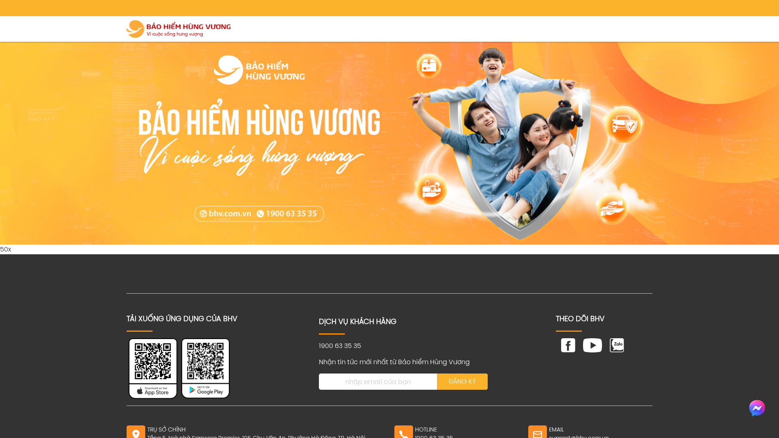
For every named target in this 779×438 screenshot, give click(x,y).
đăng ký (462, 381)
